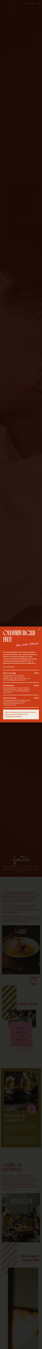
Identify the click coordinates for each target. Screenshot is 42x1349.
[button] (39, 629)
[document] (21, 674)
